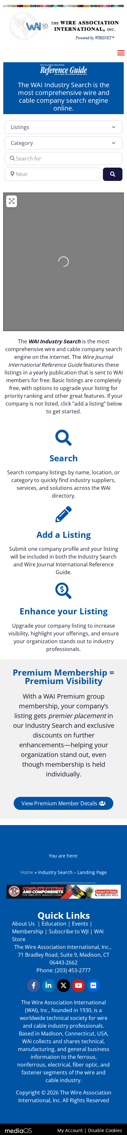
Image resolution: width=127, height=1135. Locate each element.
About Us (24, 923)
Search (63, 458)
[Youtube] (78, 985)
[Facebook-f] (33, 985)
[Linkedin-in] (48, 985)
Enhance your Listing (64, 611)
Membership (27, 931)
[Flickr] (93, 985)
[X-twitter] (63, 985)
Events (80, 923)
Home (27, 872)
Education (54, 923)
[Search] (63, 438)
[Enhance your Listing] (63, 591)
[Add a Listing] (63, 514)
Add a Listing (63, 534)
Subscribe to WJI (68, 931)
